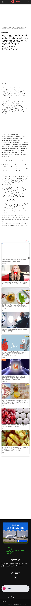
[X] (11, 460)
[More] (21, 460)
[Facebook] (7, 460)
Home (3, 27)
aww (3, 53)
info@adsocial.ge (20, 597)
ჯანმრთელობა (8, 27)
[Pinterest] (14, 460)
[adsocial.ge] (8, 591)
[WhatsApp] (18, 460)
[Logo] (15, 1)
